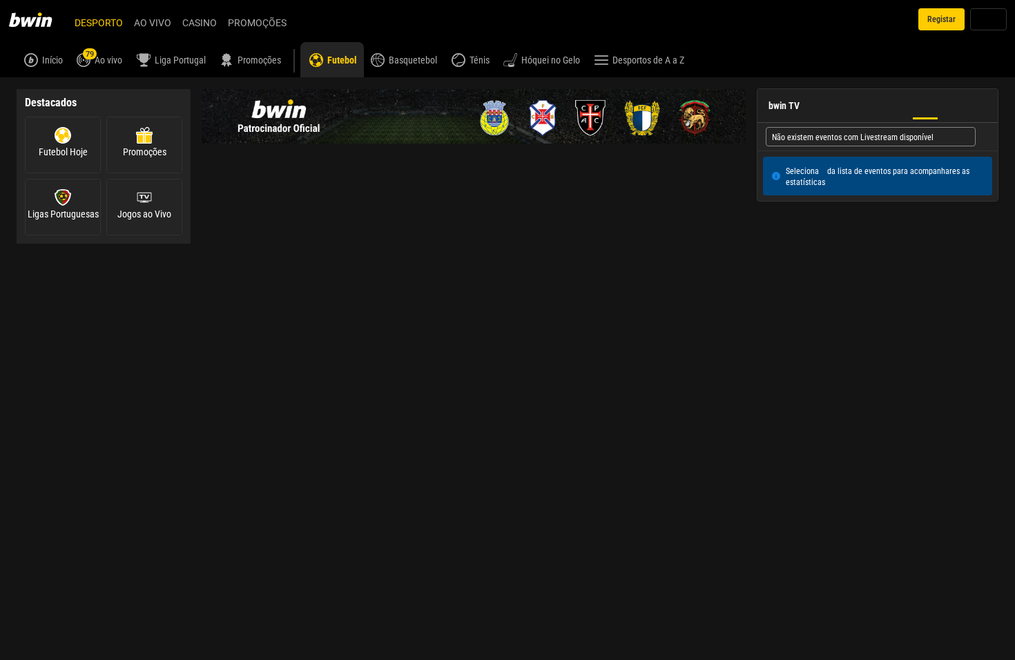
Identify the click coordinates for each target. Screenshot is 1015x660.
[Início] (38, 19)
